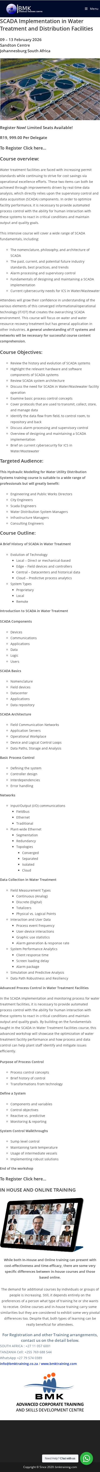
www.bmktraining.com (59, 1363)
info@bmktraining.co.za (19, 1363)
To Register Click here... (23, 148)
